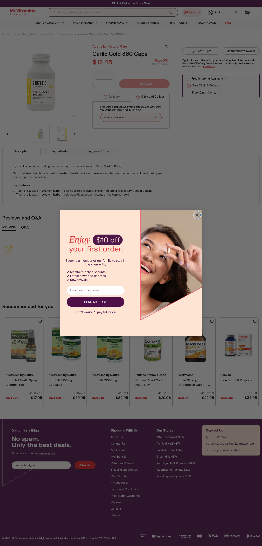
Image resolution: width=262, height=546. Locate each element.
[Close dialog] (197, 215)
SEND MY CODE (95, 301)
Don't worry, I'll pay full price (95, 312)
